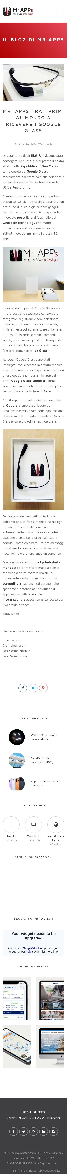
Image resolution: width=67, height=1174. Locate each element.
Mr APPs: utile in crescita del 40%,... (43, 760)
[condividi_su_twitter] (33, 688)
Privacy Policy (36, 1170)
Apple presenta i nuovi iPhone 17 (45, 783)
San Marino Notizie (16, 651)
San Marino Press (15, 656)
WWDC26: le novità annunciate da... (43, 737)
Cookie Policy (52, 1170)
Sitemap (22, 1170)
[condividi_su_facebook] (23, 688)
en (14, 1170)
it (9, 1170)
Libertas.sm (11, 640)
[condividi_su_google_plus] (43, 688)
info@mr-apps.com (49, 1163)
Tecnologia (45, 144)
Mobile (11, 836)
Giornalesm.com (14, 645)
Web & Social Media (56, 838)
